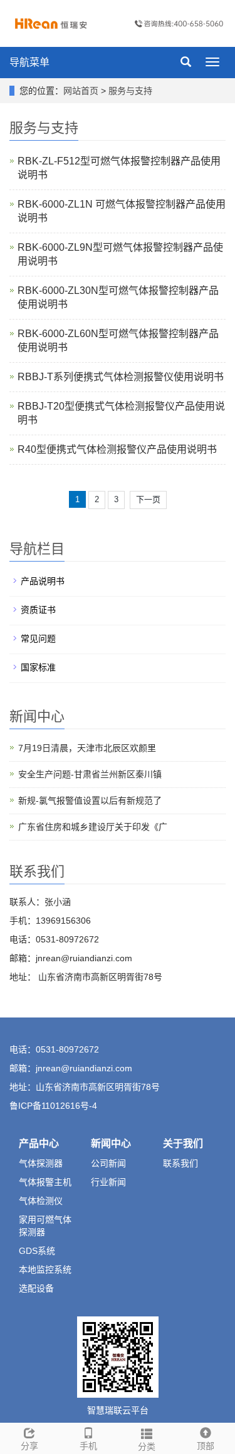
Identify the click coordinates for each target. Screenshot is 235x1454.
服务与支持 (130, 91)
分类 (146, 1446)
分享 (29, 1446)
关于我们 (183, 1143)
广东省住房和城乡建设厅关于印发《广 (92, 827)
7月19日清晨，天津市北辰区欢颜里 (87, 748)
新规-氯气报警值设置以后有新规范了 (90, 800)
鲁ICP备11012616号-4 (53, 1106)
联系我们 (180, 1163)
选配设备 (36, 1288)
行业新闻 (108, 1182)
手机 (88, 1446)
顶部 (205, 1446)
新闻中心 (111, 1143)
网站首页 (80, 91)
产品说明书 (43, 581)
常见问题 (38, 639)
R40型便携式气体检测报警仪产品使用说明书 (117, 449)
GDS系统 (37, 1251)
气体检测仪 (41, 1201)
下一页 (148, 499)
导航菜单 (29, 62)
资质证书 (38, 610)
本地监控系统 (45, 1270)
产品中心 (39, 1143)
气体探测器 (41, 1163)
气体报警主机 (45, 1182)
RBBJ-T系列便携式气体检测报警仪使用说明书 (121, 376)
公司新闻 (108, 1163)
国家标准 (38, 667)
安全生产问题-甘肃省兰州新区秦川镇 (90, 774)
